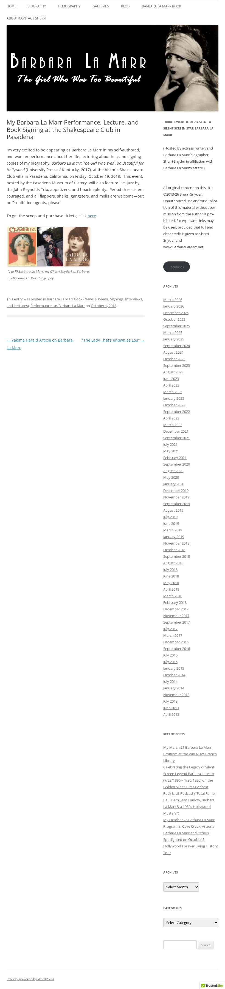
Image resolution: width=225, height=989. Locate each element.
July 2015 (170, 661)
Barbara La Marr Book (161, 6)
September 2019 (176, 503)
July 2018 (170, 569)
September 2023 (176, 365)
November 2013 (176, 694)
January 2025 (173, 339)
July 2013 (170, 701)
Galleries (100, 6)
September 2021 (176, 437)
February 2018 (175, 602)
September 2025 (176, 325)
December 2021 (176, 431)
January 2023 (173, 398)
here (92, 215)
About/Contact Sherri (26, 18)
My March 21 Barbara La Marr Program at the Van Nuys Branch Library (190, 754)
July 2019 (170, 516)
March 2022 (172, 424)
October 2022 (174, 404)
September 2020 (176, 464)
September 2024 (176, 345)
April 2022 (171, 418)
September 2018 (176, 556)
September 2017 (176, 622)
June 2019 (171, 523)
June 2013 (171, 707)
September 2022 (176, 411)
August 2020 (173, 470)
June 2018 (171, 576)
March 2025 (172, 332)
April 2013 (171, 714)
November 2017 (176, 615)
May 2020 (171, 477)
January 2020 (173, 483)
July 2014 (170, 681)
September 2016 (176, 648)
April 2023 (171, 385)
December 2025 (176, 312)
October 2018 (174, 549)
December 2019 (176, 490)
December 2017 (176, 609)
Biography (36, 6)
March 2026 (172, 299)
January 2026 (173, 306)
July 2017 (170, 628)
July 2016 (170, 655)
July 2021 (170, 444)
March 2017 (172, 635)
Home (11, 6)
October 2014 (174, 674)
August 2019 (173, 510)
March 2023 (172, 391)
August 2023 (173, 372)
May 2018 (171, 582)
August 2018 (173, 562)
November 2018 (176, 543)
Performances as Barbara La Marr (57, 305)
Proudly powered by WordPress (30, 979)
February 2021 (175, 457)
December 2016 (176, 641)
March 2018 (172, 595)
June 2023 (171, 378)
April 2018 (171, 589)
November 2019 (176, 497)
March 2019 (172, 530)
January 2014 (173, 688)
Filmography (69, 6)
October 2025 (174, 319)
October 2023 (174, 358)
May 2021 (171, 451)
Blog (125, 6)
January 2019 (173, 536)
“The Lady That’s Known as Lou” (113, 340)
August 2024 (173, 352)
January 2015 (173, 668)
